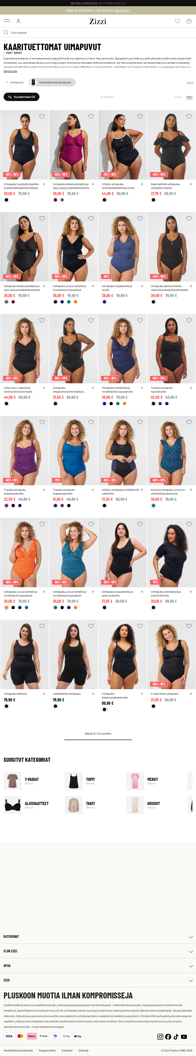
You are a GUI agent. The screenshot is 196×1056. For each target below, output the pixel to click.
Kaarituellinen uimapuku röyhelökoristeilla (165, 186)
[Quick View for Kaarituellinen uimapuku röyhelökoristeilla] (191, 184)
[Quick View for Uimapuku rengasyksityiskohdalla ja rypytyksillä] (93, 387)
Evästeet (67, 1050)
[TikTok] (176, 1036)
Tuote (178, 97)
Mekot (153, 781)
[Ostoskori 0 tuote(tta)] (189, 21)
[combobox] (98, 32)
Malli (189, 97)
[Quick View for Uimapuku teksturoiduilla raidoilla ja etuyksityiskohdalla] (191, 286)
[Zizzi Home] (98, 20)
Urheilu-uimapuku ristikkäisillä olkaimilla (120, 491)
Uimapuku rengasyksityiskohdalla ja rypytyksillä (68, 389)
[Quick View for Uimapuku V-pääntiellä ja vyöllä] (142, 286)
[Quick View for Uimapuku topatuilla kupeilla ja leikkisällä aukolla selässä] (44, 184)
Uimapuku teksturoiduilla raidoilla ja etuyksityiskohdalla (169, 288)
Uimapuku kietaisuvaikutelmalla (115, 695)
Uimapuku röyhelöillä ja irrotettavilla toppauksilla (117, 389)
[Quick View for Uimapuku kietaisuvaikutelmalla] (142, 693)
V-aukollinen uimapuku (164, 693)
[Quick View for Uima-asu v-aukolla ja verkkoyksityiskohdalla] (44, 387)
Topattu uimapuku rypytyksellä (162, 389)
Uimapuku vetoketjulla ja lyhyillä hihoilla (166, 593)
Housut (153, 805)
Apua (7, 966)
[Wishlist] (42, 116)
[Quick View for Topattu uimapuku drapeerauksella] (44, 489)
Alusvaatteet (31, 805)
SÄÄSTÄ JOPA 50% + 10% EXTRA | (98, 10)
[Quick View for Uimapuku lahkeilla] (44, 693)
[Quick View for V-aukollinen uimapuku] (191, 693)
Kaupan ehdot (47, 1050)
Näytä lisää (10, 71)
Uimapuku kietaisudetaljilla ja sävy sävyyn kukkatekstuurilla (71, 186)
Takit (92, 805)
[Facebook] (168, 1036)
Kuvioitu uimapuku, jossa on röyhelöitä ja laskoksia (168, 491)
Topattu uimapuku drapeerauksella (15, 491)
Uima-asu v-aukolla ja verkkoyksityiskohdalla (18, 389)
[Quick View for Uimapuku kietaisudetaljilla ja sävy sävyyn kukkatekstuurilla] (93, 184)
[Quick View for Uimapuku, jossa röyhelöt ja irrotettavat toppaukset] (93, 286)
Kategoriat (11, 936)
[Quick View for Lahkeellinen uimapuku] (93, 693)
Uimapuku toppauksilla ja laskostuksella (117, 593)
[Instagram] (160, 1036)
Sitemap (83, 1050)
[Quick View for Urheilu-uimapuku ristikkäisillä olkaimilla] (142, 489)
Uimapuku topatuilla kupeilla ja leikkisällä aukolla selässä (21, 186)
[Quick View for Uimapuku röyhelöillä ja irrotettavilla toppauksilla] (142, 387)
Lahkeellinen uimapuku (67, 693)
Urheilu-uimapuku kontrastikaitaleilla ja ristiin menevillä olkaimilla (118, 186)
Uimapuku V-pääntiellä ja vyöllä (117, 288)
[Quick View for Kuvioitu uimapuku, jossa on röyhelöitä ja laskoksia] (191, 489)
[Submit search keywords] (6, 32)
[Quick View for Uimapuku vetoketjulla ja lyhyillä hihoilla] (191, 591)
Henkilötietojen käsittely (18, 1050)
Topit (92, 781)
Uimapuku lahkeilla (15, 693)
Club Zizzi (10, 951)
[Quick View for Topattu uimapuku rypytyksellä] (191, 387)
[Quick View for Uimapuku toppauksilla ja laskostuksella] (142, 591)
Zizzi (7, 980)
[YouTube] (184, 1036)
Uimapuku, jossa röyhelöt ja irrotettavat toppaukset (69, 288)
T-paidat (31, 781)
